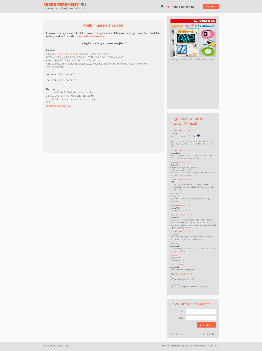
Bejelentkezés (206, 325)
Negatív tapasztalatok (181, 215)
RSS (217, 345)
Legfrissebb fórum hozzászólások (187, 121)
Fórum (212, 6)
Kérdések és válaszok (181, 131)
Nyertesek (175, 194)
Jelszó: (182, 317)
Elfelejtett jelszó (208, 334)
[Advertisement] (69, 126)
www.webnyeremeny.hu (90, 36)
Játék (48, 102)
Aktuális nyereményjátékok (174, 345)
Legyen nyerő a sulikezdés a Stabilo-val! (193, 59)
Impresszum (49, 345)
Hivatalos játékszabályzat (59, 105)
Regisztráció (176, 334)
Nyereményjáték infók (181, 162)
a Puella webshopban (66, 53)
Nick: (183, 311)
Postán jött (176, 264)
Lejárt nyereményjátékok (201, 345)
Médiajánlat (62, 345)
